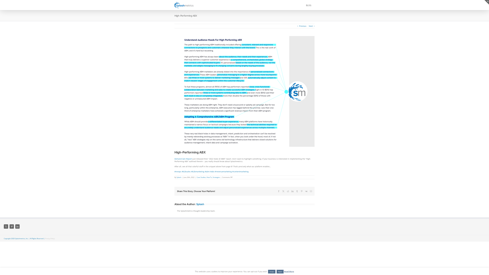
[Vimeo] (12, 226)
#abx (212, 171)
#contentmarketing (240, 171)
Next (311, 26)
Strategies (216, 177)
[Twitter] (6, 226)
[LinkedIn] (17, 226)
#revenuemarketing (223, 171)
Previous (302, 26)
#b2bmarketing (197, 171)
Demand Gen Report (183, 159)
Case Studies (201, 177)
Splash (179, 177)
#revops (177, 171)
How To (209, 177)
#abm (207, 171)
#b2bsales (186, 171)
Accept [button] (272, 272)
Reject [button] (280, 272)
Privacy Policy (50, 238)
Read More (289, 271)
